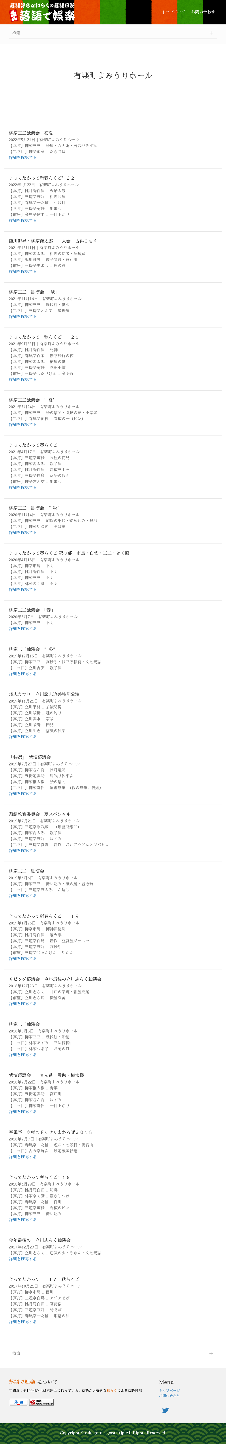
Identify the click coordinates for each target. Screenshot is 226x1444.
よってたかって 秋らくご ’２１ (44, 337)
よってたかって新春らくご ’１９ (44, 916)
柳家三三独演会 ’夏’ (33, 400)
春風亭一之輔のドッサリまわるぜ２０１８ (51, 1132)
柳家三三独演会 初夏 (31, 133)
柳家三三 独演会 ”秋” (35, 508)
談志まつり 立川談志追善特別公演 (44, 694)
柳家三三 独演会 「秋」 (34, 292)
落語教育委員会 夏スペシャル (40, 814)
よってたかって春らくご (33, 445)
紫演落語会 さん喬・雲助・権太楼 (46, 1075)
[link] (174, 12)
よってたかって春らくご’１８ (39, 1177)
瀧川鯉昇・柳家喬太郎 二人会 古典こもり (53, 241)
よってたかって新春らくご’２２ (42, 178)
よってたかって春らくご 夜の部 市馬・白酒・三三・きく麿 (69, 553)
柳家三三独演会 (24, 1024)
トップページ (169, 1391)
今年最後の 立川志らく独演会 (40, 1240)
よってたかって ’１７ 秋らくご (44, 1279)
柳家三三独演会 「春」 (32, 610)
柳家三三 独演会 (26, 871)
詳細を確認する (23, 158)
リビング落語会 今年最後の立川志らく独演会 (55, 979)
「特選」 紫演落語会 (30, 757)
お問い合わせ (169, 1396)
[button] (113, 33)
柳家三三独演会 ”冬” (33, 649)
